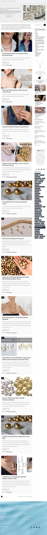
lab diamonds (37, 188)
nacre (44, 206)
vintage (42, 223)
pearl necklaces (38, 190)
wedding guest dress (39, 234)
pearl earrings (37, 193)
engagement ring (38, 220)
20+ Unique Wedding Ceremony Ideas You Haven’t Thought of (40, 122)
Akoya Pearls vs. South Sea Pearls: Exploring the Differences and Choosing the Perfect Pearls (16, 358)
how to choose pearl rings (39, 186)
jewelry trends (37, 173)
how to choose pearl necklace (38, 227)
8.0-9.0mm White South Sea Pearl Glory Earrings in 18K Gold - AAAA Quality (40, 72)
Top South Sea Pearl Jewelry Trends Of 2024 (15, 127)
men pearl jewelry (38, 215)
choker (43, 178)
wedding (36, 238)
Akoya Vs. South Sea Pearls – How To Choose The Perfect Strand (15, 164)
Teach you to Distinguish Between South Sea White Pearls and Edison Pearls (15, 278)
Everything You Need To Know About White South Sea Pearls (15, 54)
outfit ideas (37, 195)
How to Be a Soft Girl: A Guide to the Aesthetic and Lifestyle (39, 136)
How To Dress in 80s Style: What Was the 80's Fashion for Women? (39, 115)
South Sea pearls (38, 211)
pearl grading (42, 236)
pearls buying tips (38, 205)
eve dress (41, 238)
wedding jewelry (38, 178)
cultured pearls (37, 200)
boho (36, 181)
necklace (36, 180)
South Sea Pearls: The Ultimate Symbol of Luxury (14, 202)
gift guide (36, 175)
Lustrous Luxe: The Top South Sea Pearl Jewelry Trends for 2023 (14, 477)
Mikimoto (36, 221)
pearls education (38, 201)
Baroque (36, 210)
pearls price (37, 198)
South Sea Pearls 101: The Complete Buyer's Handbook (15, 318)
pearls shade (37, 229)
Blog (4, 1)
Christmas (37, 236)
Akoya (40, 210)
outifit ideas (40, 181)
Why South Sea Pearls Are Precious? (13, 238)
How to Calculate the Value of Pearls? (39, 92)
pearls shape (37, 233)
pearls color (37, 231)
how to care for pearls (39, 196)
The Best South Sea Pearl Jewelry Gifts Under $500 (15, 437)
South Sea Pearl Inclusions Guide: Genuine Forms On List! (14, 91)
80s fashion (42, 175)
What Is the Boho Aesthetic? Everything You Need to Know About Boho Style (39, 142)
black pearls (37, 216)
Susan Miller (10, 65)
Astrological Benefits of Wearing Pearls (39, 127)
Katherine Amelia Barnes (12, 177)
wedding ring (37, 223)
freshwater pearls (38, 206)
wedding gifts (41, 221)
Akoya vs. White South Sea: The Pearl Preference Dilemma (13, 399)
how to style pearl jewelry (40, 225)
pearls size (37, 203)
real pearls (37, 191)
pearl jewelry (37, 176)
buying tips (37, 185)
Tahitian (42, 216)
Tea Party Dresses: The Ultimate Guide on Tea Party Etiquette (40, 131)
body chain (42, 180)
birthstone (37, 218)
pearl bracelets (37, 183)
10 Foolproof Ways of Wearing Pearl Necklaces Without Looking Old (39, 103)
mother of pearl (38, 208)
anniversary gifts (38, 213)
